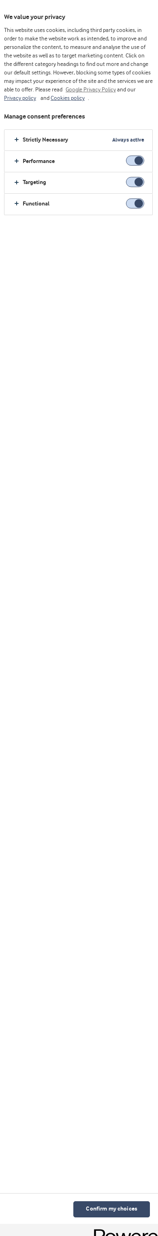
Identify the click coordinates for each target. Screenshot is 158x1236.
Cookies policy (68, 98)
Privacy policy (20, 98)
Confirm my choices (111, 1209)
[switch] (135, 161)
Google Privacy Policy (91, 90)
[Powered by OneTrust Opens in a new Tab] (123, 1231)
